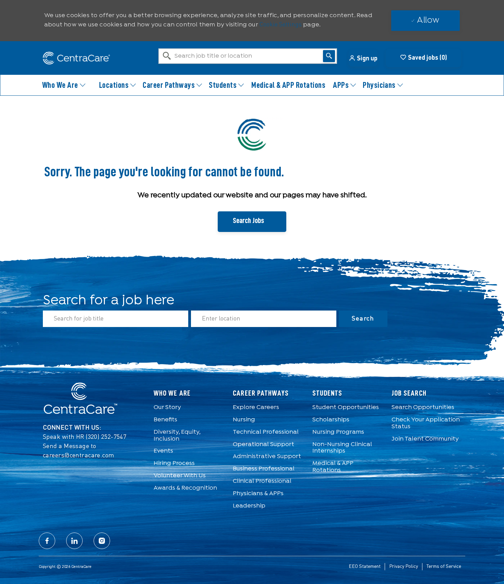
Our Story (167, 407)
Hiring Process (174, 463)
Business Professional (264, 468)
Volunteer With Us (180, 475)
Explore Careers (256, 407)
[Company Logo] (73, 58)
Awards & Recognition (185, 488)
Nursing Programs (338, 432)
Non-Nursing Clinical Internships (342, 448)
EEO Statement (365, 566)
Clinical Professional (262, 481)
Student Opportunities (345, 407)
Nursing (244, 419)
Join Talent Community (425, 439)
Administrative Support (267, 456)
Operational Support (263, 444)
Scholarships (330, 419)
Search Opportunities (423, 407)
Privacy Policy (403, 566)
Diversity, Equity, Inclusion (177, 436)
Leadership (249, 506)
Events (163, 451)
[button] (363, 58)
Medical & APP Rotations (288, 85)
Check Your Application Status (426, 423)
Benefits (165, 419)
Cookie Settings (280, 25)
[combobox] (248, 56)
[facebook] (47, 541)
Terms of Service (444, 566)
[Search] (329, 56)
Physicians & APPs (258, 493)
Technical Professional (266, 432)
